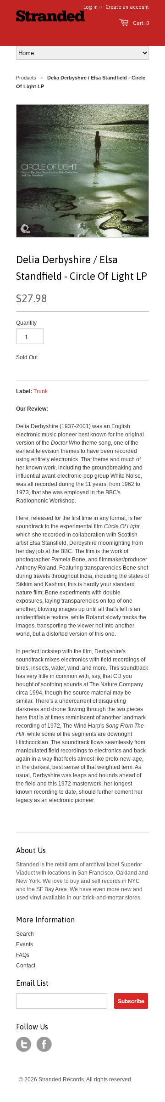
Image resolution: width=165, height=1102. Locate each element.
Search (25, 934)
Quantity (26, 323)
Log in (90, 7)
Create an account (127, 7)
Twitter (24, 1044)
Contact (25, 965)
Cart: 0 (141, 23)
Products (26, 77)
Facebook (44, 1044)
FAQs (22, 955)
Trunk (40, 391)
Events (24, 944)
